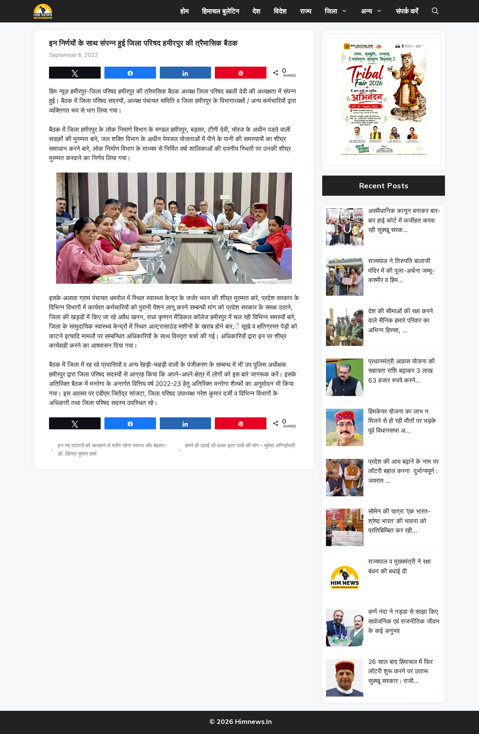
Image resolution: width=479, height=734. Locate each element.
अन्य (366, 11)
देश (256, 11)
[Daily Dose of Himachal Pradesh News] (43, 11)
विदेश (280, 11)
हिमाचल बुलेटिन (220, 11)
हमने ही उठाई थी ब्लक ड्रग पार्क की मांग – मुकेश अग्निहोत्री (240, 445)
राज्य (305, 11)
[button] (435, 11)
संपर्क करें (407, 11)
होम (184, 11)
